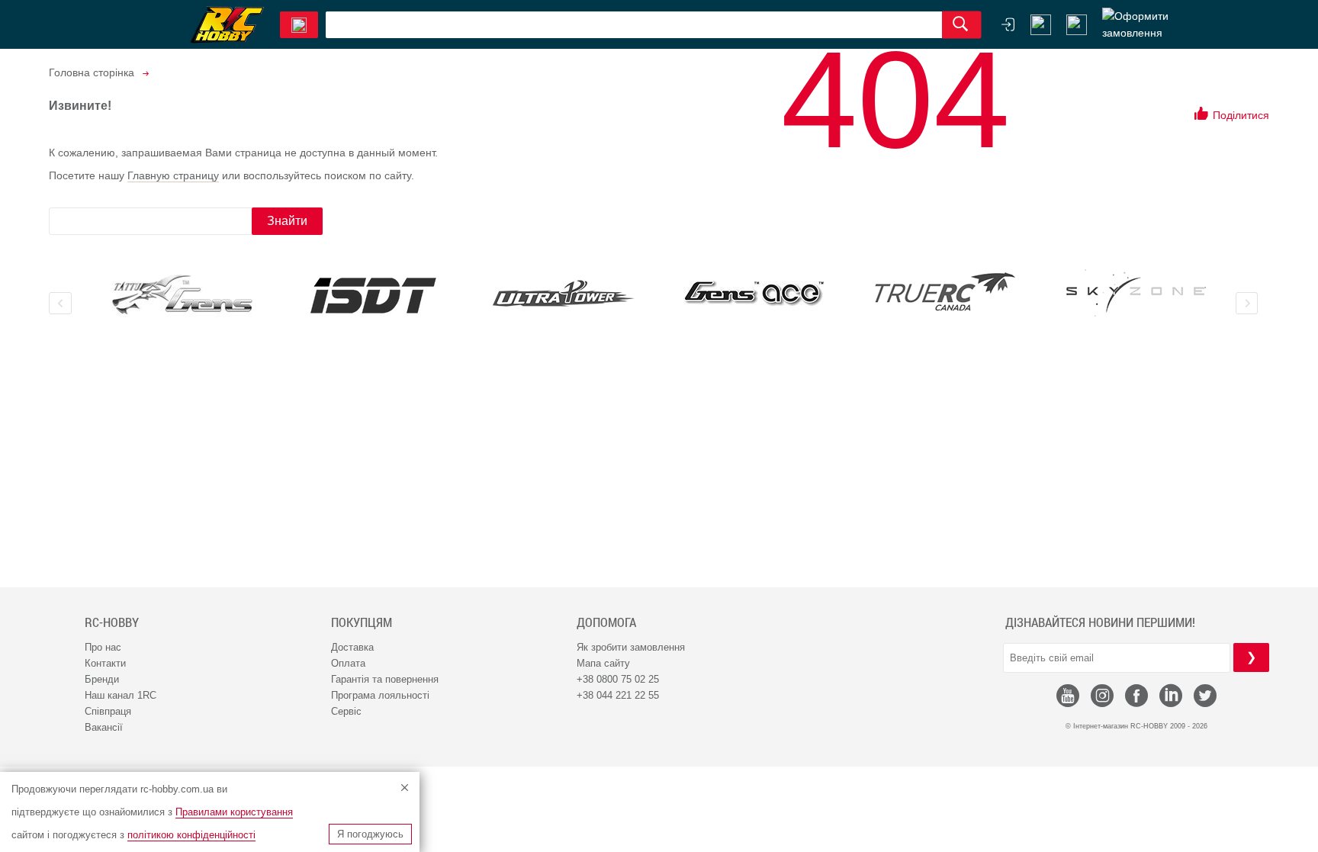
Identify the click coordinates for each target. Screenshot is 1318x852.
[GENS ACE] (754, 294)
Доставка (352, 647)
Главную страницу (173, 175)
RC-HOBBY (112, 622)
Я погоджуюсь (370, 834)
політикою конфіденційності (191, 835)
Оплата (348, 663)
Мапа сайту (603, 663)
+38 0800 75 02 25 (618, 679)
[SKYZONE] (1135, 293)
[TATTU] (182, 294)
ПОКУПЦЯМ (361, 622)
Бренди (102, 679)
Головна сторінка (91, 72)
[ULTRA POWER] (563, 294)
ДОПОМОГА (606, 622)
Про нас (103, 647)
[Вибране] (1077, 24)
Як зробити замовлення (631, 647)
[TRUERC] (945, 291)
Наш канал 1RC (120, 695)
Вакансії (104, 727)
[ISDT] (373, 295)
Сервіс (346, 711)
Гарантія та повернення (385, 679)
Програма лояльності (380, 695)
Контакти (105, 663)
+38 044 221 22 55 (618, 695)
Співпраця (108, 711)
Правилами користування (234, 812)
